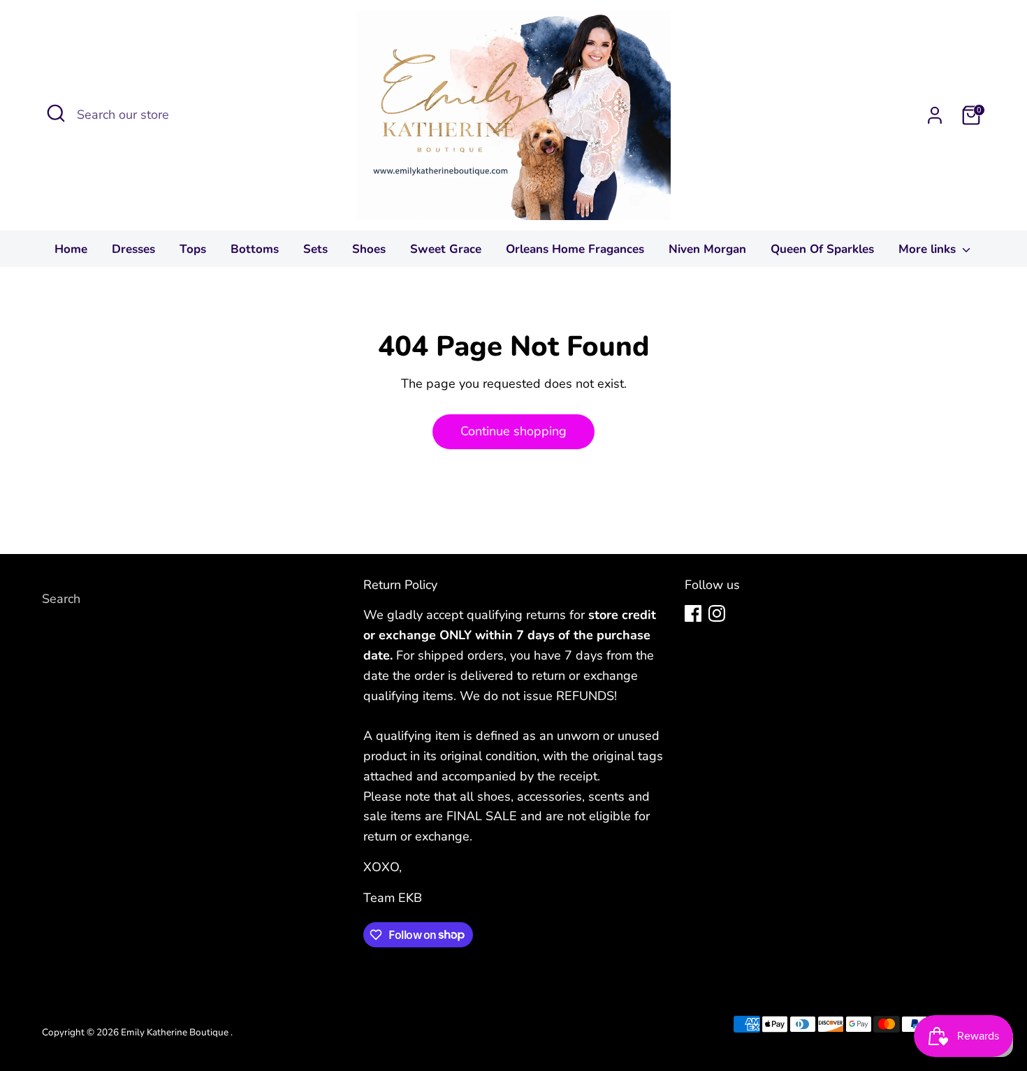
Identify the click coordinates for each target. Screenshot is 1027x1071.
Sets (315, 249)
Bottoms (255, 249)
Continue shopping (513, 431)
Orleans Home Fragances (575, 249)
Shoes (369, 249)
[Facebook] (693, 613)
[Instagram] (716, 613)
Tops (193, 249)
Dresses (133, 249)
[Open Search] (56, 113)
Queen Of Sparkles (822, 249)
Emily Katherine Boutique (176, 1032)
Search (61, 598)
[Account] (935, 115)
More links (928, 249)
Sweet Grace (445, 249)
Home (70, 249)
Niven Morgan (707, 249)
